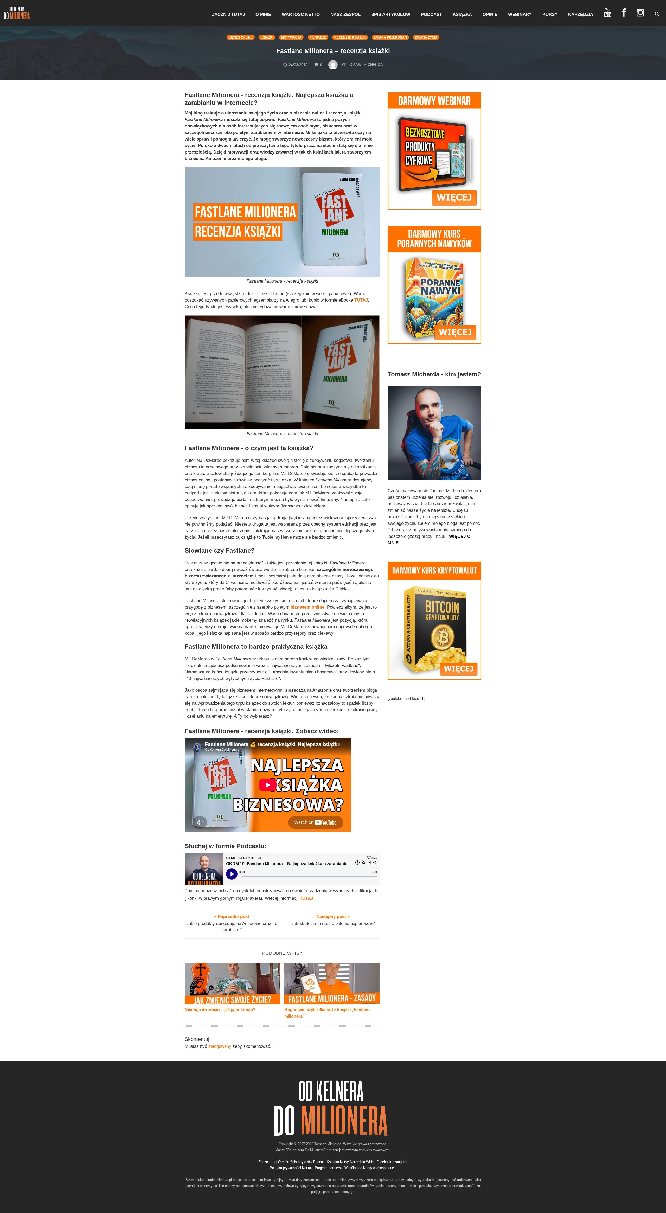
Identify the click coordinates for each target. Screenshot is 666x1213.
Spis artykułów (390, 14)
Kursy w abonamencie (379, 1168)
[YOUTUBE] (607, 12)
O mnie (263, 14)
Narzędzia (580, 14)
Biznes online (241, 37)
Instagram (399, 1162)
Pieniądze (318, 37)
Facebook (383, 1162)
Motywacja (291, 37)
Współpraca (353, 1168)
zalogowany (219, 1046)
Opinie (490, 14)
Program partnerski (329, 1168)
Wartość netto (301, 14)
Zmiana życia (426, 37)
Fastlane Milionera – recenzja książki (333, 50)
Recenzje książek (350, 37)
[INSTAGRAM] (640, 12)
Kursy (550, 14)
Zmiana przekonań (390, 37)
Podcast (431, 14)
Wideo (370, 1162)
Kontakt (308, 1168)
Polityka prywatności (285, 1168)
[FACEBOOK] (624, 12)
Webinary (519, 14)
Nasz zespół (345, 14)
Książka (462, 14)
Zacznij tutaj (228, 14)
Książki (267, 37)
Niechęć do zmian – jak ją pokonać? (220, 1009)
